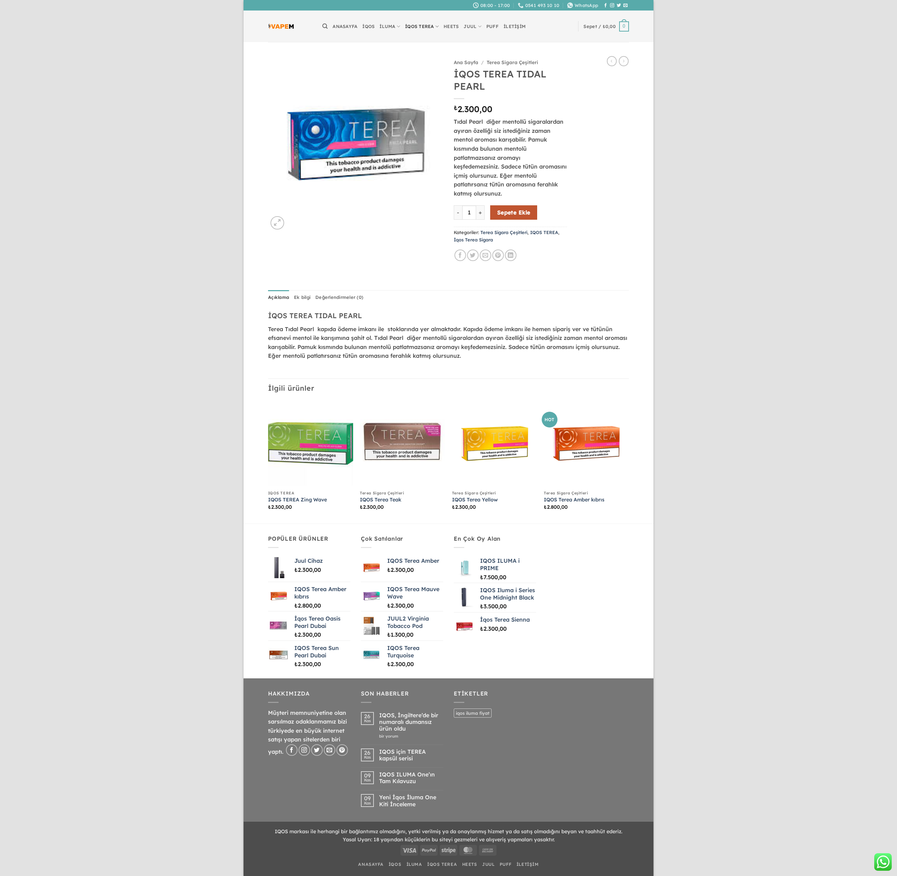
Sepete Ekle (513, 212)
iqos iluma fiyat (472, 713)
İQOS (368, 26)
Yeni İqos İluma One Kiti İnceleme (407, 800)
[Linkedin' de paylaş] (510, 255)
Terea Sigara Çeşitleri (512, 62)
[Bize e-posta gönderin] (625, 5)
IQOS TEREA (544, 232)
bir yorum (390, 736)
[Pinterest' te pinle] (498, 255)
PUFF (492, 26)
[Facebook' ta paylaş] (460, 255)
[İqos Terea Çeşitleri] (281, 26)
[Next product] (612, 61)
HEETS (451, 26)
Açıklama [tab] (278, 297)
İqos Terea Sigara (473, 239)
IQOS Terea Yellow (475, 500)
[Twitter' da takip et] (619, 5)
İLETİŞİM (515, 26)
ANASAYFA (345, 26)
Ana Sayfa (466, 62)
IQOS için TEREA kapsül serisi (402, 755)
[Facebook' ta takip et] (605, 5)
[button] (606, 26)
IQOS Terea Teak (380, 500)
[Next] (628, 462)
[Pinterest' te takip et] (342, 750)
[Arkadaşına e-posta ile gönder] (485, 255)
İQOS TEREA (419, 26)
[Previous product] (624, 61)
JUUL (470, 26)
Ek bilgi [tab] (302, 297)
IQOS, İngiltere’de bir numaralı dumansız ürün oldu (408, 722)
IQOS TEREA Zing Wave (297, 500)
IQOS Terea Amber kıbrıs (574, 500)
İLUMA (387, 26)
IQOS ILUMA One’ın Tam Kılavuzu (407, 778)
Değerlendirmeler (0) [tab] (339, 297)
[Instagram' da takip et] (612, 5)
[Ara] (325, 26)
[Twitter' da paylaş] (473, 255)
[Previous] (268, 462)
